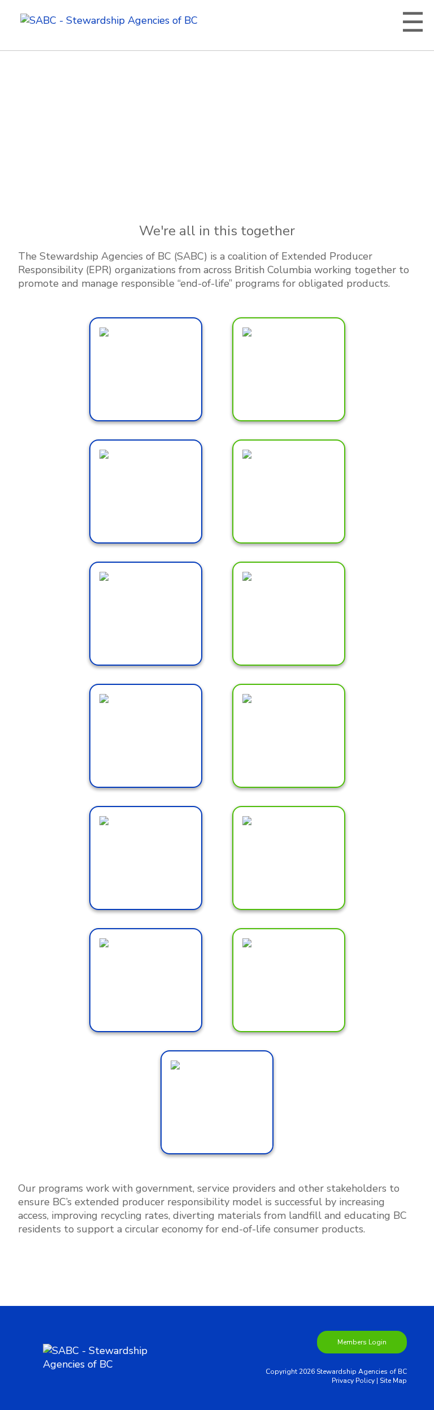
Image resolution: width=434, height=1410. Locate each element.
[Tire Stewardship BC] (217, 1102)
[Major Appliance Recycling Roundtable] (288, 736)
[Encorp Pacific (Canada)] (145, 614)
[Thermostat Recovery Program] (288, 980)
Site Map (393, 1380)
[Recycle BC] (145, 980)
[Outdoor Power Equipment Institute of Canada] (145, 858)
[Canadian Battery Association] (145, 491)
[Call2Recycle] (288, 369)
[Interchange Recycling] (145, 736)
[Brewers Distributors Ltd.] (145, 369)
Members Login (362, 1342)
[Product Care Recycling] (288, 858)
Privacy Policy (353, 1380)
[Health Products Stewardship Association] (288, 614)
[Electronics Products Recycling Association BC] (288, 491)
